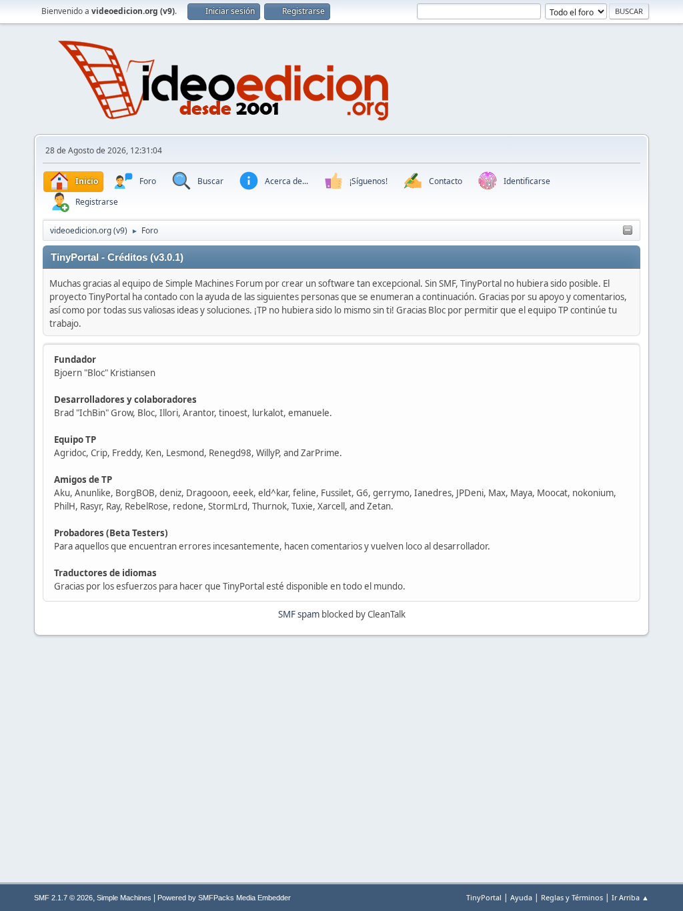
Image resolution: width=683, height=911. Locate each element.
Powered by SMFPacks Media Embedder (224, 898)
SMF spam (298, 614)
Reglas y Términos (572, 897)
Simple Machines (124, 898)
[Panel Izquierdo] (627, 230)
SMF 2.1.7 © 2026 (63, 898)
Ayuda (521, 897)
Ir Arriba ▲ (630, 897)
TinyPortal (484, 897)
